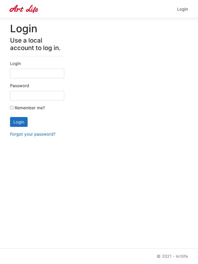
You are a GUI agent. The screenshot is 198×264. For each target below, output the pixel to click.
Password (19, 85)
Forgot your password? (32, 134)
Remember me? (29, 107)
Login (182, 9)
